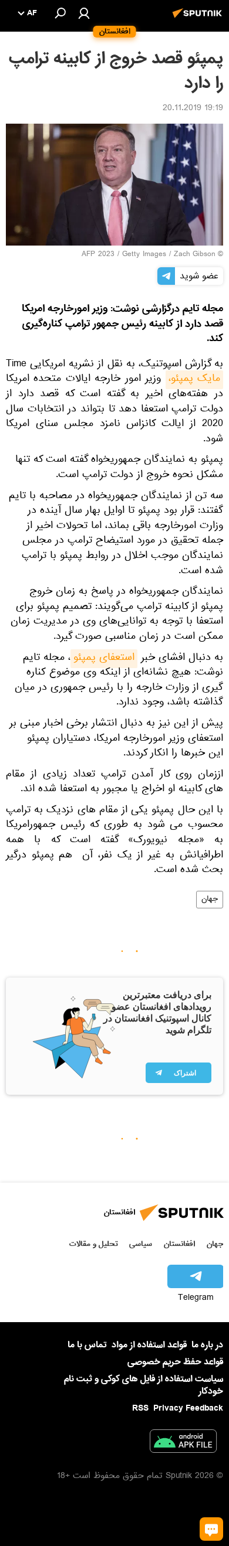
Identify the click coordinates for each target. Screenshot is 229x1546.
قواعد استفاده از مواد (149, 1345)
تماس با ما (87, 1345)
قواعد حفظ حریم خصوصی (175, 1362)
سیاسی (140, 1244)
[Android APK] (183, 1443)
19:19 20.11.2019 (193, 109)
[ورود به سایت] (84, 13)
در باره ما (207, 1345)
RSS (140, 1408)
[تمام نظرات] (211, 1529)
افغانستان (179, 1244)
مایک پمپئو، (194, 379)
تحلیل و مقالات (93, 1244)
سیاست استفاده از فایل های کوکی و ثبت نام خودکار (143, 1385)
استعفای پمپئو (103, 658)
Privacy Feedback (188, 1408)
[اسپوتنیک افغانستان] (199, 19)
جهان (209, 900)
